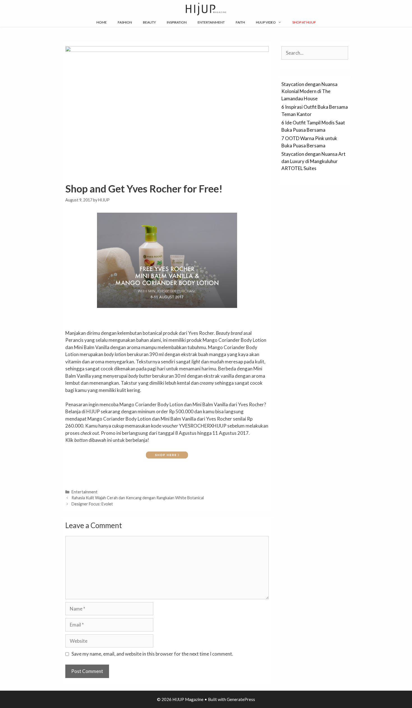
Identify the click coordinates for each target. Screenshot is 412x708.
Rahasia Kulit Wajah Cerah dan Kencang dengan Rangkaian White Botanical (137, 497)
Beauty (149, 22)
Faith (240, 22)
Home (101, 22)
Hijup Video (266, 22)
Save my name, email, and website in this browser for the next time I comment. (152, 654)
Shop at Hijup (304, 22)
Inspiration (177, 22)
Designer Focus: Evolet (92, 504)
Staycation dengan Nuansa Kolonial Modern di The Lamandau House (309, 91)
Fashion (125, 22)
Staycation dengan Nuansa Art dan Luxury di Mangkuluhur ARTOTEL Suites (313, 161)
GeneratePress (241, 699)
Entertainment (211, 22)
